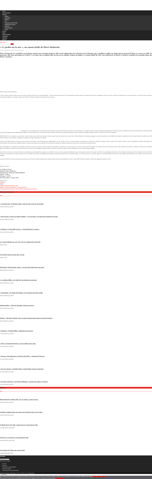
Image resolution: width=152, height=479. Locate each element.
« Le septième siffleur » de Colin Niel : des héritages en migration (18, 280)
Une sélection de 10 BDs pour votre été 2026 (12, 450)
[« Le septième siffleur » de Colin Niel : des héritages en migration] (3, 277)
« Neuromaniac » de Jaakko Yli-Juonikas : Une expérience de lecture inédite (21, 292)
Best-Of (4, 39)
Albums (7, 16)
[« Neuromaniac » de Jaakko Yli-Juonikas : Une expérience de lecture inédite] (3, 289)
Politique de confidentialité (9, 467)
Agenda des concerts (10, 24)
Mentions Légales (6, 468)
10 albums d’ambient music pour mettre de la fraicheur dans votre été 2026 (21, 412)
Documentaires (8, 28)
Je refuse (98, 476)
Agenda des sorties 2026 (11, 23)
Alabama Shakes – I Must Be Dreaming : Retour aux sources (17, 305)
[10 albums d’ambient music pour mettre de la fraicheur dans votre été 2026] (3, 409)
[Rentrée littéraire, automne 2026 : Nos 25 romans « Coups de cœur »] (3, 396)
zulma (16, 185)
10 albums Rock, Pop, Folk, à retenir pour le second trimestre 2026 (19, 425)
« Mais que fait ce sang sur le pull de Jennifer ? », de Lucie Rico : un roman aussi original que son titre (29, 216)
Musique (4, 14)
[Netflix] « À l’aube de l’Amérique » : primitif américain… (13, 187)
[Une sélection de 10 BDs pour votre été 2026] (3, 447)
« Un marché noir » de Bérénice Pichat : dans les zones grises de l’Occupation (22, 204)
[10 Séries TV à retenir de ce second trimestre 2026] (3, 434)
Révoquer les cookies (5, 460)
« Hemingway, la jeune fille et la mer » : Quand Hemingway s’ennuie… (20, 229)
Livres (6, 29)
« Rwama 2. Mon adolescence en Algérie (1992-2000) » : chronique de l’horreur (22, 356)
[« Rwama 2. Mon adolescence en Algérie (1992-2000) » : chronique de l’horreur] (3, 353)
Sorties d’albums (6, 13)
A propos (4, 465)
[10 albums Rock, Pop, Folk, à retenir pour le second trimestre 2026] (3, 421)
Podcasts (4, 37)
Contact (4, 463)
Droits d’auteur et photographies (10, 470)
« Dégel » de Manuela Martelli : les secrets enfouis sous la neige (18, 343)
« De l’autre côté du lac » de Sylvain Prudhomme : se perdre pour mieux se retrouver (24, 381)
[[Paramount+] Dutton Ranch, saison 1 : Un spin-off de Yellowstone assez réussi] (3, 264)
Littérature (5, 36)
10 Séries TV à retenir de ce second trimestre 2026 (14, 437)
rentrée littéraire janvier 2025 (7, 185)
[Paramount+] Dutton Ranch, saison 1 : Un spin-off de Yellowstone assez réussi (22, 267)
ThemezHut (31, 473)
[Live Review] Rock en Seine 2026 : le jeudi (12, 254)
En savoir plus (103, 476)
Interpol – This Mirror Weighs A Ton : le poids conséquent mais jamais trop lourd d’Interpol (26, 318)
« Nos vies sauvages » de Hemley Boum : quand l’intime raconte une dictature (22, 369)
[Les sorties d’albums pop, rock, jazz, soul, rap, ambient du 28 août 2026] (3, 239)
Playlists (7, 19)
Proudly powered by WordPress (8, 473)
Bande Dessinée (6, 34)
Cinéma (4, 31)
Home (3, 11)
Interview (7, 26)
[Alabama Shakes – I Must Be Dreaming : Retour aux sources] (3, 302)
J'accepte (94, 476)
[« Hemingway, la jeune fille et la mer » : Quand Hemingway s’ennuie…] (3, 226)
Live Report (8, 18)
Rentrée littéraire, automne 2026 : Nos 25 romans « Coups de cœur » (19, 399)
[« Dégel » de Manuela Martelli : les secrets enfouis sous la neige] (3, 340)
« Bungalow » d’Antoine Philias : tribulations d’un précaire (16, 331)
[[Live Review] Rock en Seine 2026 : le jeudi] (3, 251)
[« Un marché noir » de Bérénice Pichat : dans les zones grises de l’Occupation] (3, 200)
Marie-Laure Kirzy (19, 50)
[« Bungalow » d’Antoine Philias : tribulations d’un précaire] (3, 327)
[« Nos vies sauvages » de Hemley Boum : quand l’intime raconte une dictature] (3, 365)
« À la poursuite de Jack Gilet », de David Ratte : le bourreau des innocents (18, 189)
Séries (3, 33)
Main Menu (3, 42)
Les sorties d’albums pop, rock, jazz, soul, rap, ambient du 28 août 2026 (20, 242)
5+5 (6, 21)
